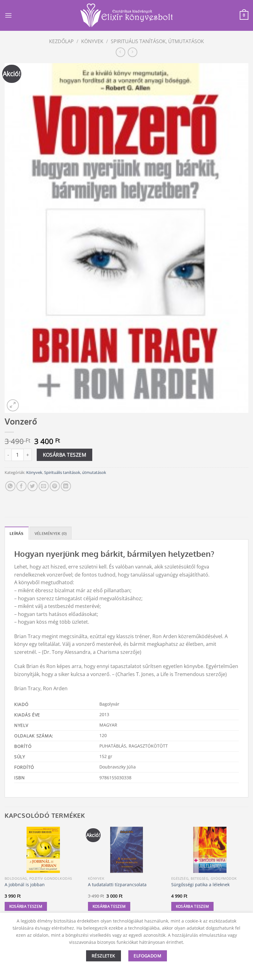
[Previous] (5, 874)
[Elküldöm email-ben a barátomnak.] (44, 486)
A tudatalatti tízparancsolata (117, 884)
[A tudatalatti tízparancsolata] (126, 850)
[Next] (248, 874)
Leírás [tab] (17, 533)
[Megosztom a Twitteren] (32, 486)
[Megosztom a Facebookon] (21, 486)
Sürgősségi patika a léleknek (200, 884)
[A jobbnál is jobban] (43, 850)
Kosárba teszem (64, 454)
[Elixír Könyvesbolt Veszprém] (126, 15)
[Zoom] (13, 405)
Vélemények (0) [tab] (51, 533)
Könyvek (92, 41)
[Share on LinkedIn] (66, 486)
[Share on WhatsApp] (10, 486)
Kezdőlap (61, 41)
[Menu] (8, 15)
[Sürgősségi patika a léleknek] (209, 850)
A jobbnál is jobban (25, 884)
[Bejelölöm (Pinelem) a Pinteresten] (55, 486)
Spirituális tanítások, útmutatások (157, 41)
